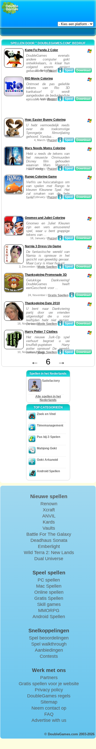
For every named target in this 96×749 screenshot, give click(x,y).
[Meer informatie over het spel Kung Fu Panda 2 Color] (60, 70)
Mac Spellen (48, 586)
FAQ (49, 714)
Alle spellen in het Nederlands (48, 398)
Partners (49, 677)
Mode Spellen (47, 267)
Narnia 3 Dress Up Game (43, 246)
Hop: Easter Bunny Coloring (45, 119)
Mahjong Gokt (47, 448)
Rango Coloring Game (41, 176)
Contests (49, 656)
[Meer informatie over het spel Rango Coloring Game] (60, 196)
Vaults (48, 528)
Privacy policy (49, 689)
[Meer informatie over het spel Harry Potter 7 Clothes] (60, 351)
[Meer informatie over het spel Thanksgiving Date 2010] (60, 323)
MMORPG (48, 610)
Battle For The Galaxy (48, 534)
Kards (49, 522)
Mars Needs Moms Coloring (45, 148)
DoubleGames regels (48, 695)
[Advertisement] (44, 110)
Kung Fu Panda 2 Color (41, 50)
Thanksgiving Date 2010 (42, 303)
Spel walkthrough (49, 644)
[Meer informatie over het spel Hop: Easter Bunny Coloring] (60, 139)
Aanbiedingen (49, 650)
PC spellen (49, 580)
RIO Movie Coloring (39, 78)
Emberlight (49, 546)
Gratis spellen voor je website (49, 683)
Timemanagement (50, 425)
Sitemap (48, 702)
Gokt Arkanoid (47, 460)
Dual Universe (48, 558)
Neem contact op (48, 708)
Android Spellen (48, 471)
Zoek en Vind (46, 414)
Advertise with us (48, 720)
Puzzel (52, 70)
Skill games (49, 604)
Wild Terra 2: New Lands (49, 552)
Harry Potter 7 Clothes (41, 331)
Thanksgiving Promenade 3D (46, 275)
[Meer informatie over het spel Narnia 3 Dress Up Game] (60, 266)
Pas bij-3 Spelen (48, 437)
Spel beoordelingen (49, 637)
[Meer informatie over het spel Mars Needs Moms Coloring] (60, 168)
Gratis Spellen (58, 295)
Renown (48, 503)
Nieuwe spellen (48, 496)
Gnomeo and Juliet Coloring (45, 218)
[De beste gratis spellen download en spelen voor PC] (10, 8)
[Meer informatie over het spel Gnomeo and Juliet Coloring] (60, 237)
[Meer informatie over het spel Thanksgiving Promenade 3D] (71, 294)
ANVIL (49, 515)
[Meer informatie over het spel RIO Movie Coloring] (60, 98)
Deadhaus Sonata (48, 540)
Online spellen (48, 592)
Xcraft (49, 509)
